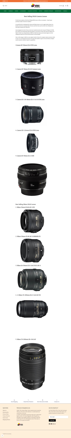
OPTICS (40, 11)
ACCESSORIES (23, 11)
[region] (24, 330)
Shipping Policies (6, 419)
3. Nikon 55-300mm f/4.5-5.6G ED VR (29, 295)
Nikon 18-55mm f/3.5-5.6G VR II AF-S (29, 265)
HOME (5, 11)
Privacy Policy (6, 414)
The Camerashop (8, 433)
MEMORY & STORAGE (48, 11)
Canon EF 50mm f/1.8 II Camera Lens (29, 69)
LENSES (16, 11)
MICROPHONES (58, 11)
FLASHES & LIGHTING (32, 11)
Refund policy (6, 412)
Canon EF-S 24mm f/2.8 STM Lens (28, 130)
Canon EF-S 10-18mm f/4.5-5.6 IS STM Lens (30, 99)
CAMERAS (11, 11)
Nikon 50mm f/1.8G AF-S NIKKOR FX (28, 236)
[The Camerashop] (35, 5)
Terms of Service (6, 415)
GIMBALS (65, 11)
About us (4, 410)
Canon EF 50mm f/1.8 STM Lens (26, 45)
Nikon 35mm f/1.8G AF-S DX (26, 207)
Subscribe (52, 420)
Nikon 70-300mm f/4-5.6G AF (26, 339)
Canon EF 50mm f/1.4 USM (25, 156)
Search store (5, 417)
